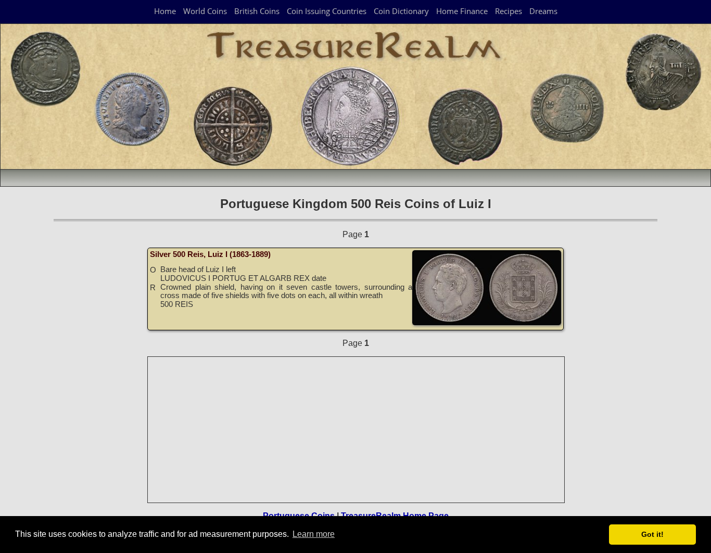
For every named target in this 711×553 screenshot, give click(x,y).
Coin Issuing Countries (326, 11)
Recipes (508, 11)
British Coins (257, 11)
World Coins (205, 11)
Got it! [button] (652, 534)
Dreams (543, 11)
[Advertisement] (356, 430)
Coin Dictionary (401, 11)
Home (165, 11)
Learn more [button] (314, 534)
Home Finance (462, 11)
